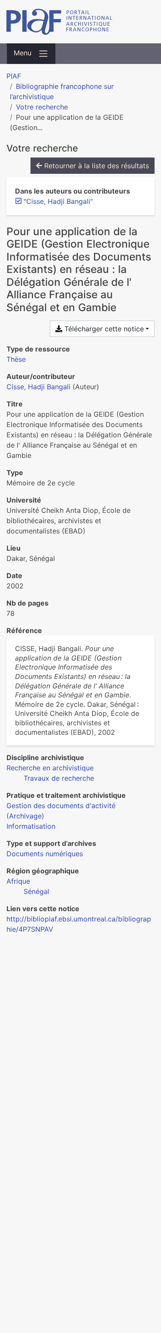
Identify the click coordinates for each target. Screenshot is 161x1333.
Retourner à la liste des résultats (95, 165)
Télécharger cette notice (103, 328)
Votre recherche (42, 107)
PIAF (13, 76)
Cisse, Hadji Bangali (38, 386)
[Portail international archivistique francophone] (80, 22)
